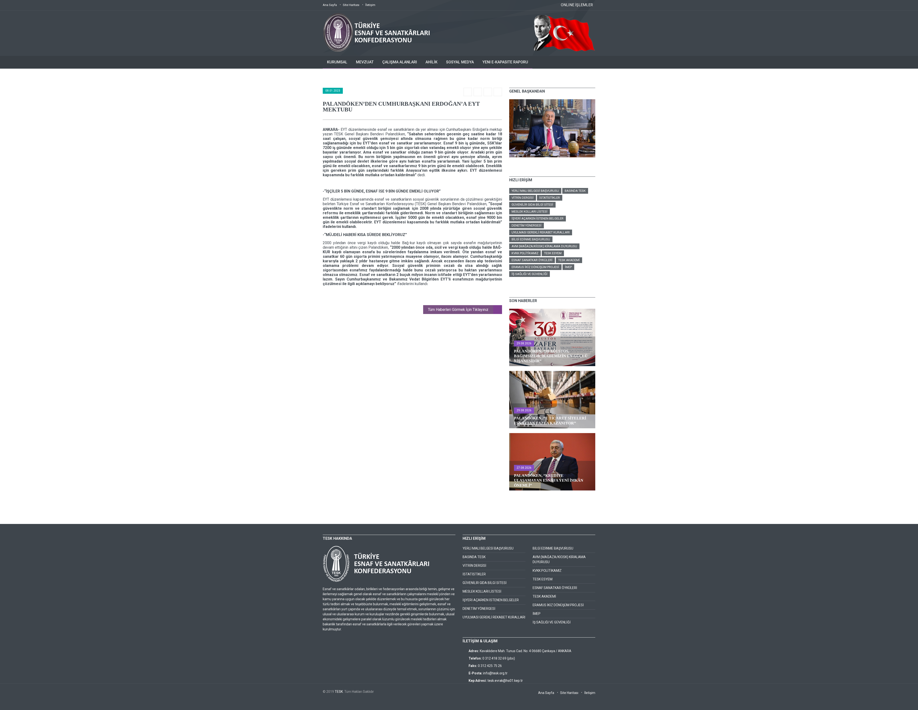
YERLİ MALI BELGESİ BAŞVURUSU (535, 191)
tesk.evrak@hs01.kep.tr (505, 680)
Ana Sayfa (330, 5)
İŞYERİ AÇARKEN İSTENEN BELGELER (537, 218)
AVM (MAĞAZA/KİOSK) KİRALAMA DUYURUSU (544, 246)
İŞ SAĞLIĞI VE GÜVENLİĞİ (529, 274)
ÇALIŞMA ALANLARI (399, 62)
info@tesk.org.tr (495, 673)
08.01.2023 (332, 90)
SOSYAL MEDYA (460, 62)
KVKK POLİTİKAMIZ (525, 253)
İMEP (568, 267)
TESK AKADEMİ (569, 260)
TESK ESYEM (553, 253)
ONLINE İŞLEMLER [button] (577, 5)
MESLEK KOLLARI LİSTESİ (529, 211)
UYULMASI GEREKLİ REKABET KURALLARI (541, 232)
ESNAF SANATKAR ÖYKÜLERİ (532, 260)
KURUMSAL (337, 62)
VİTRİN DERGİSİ (523, 197)
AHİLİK (431, 62)
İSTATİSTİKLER (549, 197)
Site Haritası (351, 5)
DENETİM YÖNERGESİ (526, 225)
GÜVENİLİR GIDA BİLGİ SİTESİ (532, 204)
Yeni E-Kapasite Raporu (505, 62)
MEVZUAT (365, 62)
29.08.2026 (524, 343)
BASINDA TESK (575, 191)
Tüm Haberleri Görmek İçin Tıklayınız (458, 309)
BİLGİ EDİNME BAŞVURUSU (531, 239)
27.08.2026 (524, 467)
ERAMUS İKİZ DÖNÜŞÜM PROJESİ (535, 267)
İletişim (370, 5)
